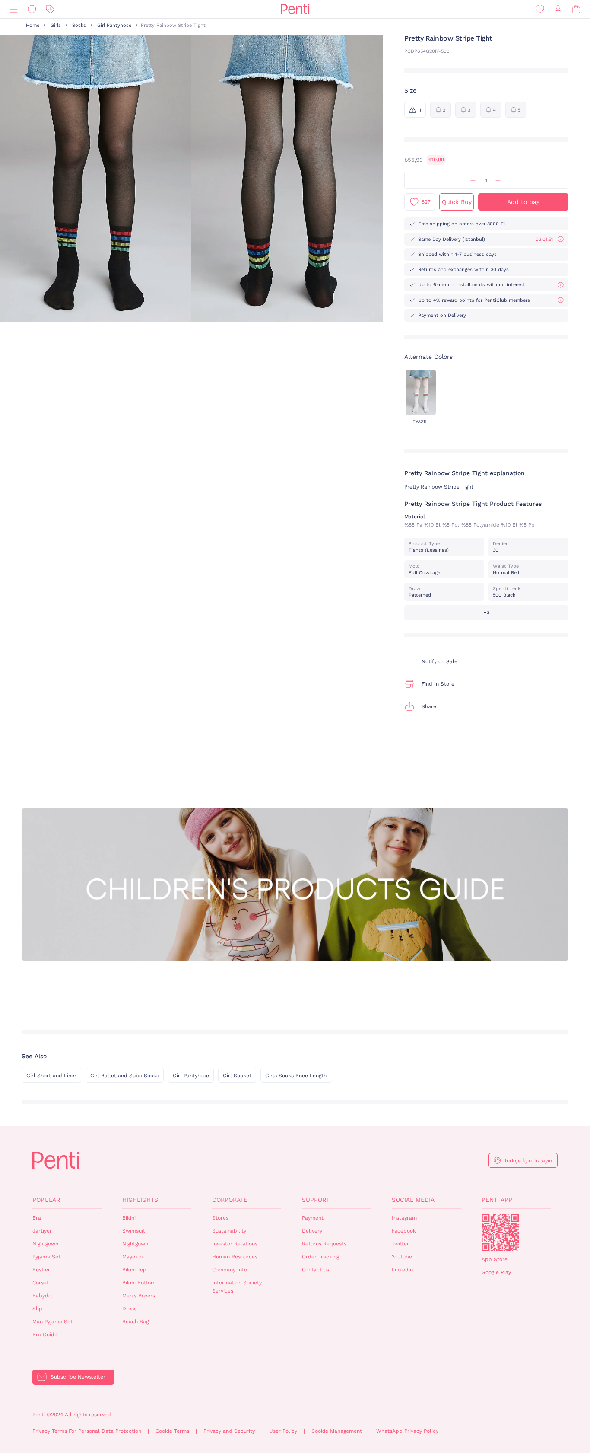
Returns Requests (324, 1244)
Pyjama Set (46, 1257)
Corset (40, 1283)
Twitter (400, 1244)
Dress (129, 1309)
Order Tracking (320, 1257)
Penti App (497, 1199)
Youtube (402, 1257)
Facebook (404, 1231)
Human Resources (234, 1257)
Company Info (229, 1270)
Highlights (140, 1199)
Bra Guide (44, 1335)
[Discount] (50, 9)
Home (32, 25)
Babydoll (43, 1296)
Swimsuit (133, 1231)
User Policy (283, 1431)
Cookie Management (336, 1431)
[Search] (32, 9)
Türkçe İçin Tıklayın (528, 1161)
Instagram (404, 1218)
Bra (36, 1218)
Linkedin (402, 1270)
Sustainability (229, 1231)
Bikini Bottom (138, 1283)
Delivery (312, 1231)
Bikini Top (134, 1270)
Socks (79, 25)
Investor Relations (234, 1244)
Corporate (229, 1199)
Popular (46, 1199)
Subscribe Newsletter (78, 1377)
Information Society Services (237, 1287)
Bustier (41, 1270)
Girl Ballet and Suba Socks (124, 1076)
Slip (37, 1309)
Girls (56, 25)
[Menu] (14, 9)
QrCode (500, 1232)
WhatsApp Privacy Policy (407, 1431)
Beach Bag (135, 1322)
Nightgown (45, 1244)
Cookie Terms (172, 1431)
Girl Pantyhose (114, 25)
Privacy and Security (229, 1431)
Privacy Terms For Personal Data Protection (86, 1431)
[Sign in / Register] (558, 9)
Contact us (315, 1270)
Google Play (496, 1272)
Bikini (129, 1218)
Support (316, 1199)
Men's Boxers (138, 1296)
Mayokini (133, 1257)
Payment (313, 1218)
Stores (220, 1218)
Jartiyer (42, 1231)
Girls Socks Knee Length (296, 1076)
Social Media (413, 1199)
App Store (495, 1259)
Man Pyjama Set (52, 1322)
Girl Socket (237, 1076)
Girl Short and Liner (51, 1076)
